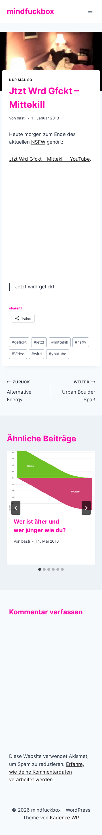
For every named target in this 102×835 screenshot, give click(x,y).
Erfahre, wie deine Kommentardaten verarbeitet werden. (46, 771)
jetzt (39, 342)
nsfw (80, 342)
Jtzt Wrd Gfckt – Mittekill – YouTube (49, 159)
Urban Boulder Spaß (78, 391)
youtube (57, 354)
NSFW (38, 142)
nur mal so (20, 80)
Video (18, 354)
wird (36, 354)
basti (21, 118)
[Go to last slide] (15, 508)
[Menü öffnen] (90, 11)
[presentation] (51, 480)
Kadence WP (64, 817)
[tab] (39, 569)
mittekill (59, 342)
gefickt (19, 342)
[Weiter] (86, 508)
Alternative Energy (19, 391)
